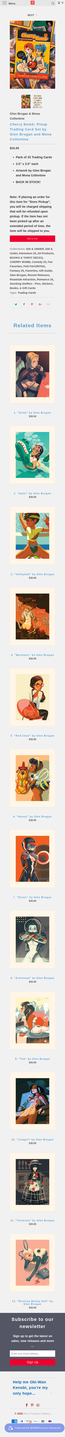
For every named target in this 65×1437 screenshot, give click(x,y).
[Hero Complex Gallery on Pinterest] (32, 1405)
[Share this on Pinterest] (32, 304)
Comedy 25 (39, 261)
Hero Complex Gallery (36, 1413)
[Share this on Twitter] (16, 304)
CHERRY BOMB (20, 261)
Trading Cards (27, 292)
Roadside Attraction (23, 279)
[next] (52, 55)
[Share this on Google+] (40, 304)
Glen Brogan (18, 275)
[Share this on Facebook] (24, 304)
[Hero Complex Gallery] (32, 3)
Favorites (31, 270)
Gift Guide (45, 270)
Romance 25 (45, 279)
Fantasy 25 (17, 270)
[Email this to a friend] (48, 304)
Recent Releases (38, 275)
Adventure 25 (27, 253)
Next (31, 15)
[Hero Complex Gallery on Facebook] (26, 1405)
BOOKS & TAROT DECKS (26, 257)
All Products (45, 253)
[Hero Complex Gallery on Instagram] (38, 1405)
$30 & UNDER (35, 248)
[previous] (13, 55)
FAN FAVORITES (34, 266)
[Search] (52, 3)
